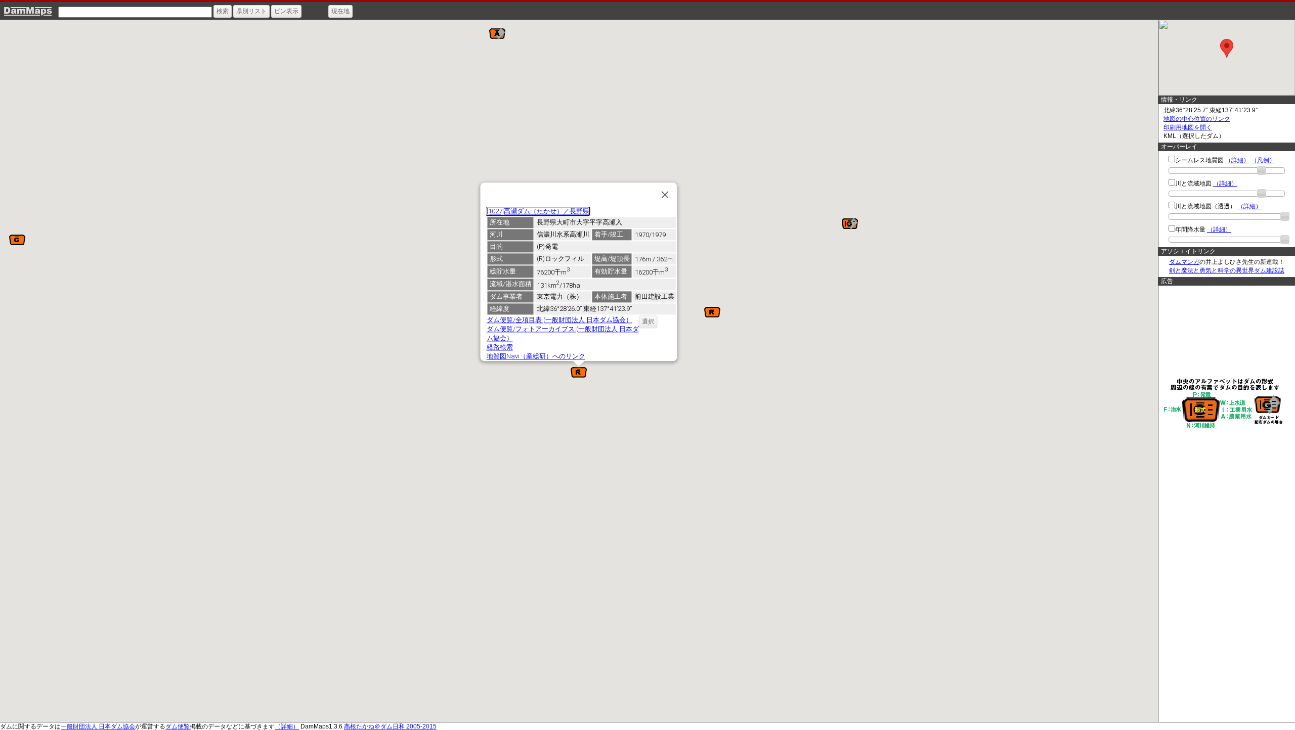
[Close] (665, 194)
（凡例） (1263, 160)
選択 (648, 321)
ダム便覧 (177, 726)
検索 (223, 11)
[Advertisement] (1224, 331)
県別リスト (251, 11)
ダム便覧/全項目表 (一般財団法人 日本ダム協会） (559, 320)
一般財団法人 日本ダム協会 (98, 726)
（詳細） (1237, 160)
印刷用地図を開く (1187, 127)
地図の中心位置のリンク (1196, 118)
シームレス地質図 (1199, 160)
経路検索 (499, 347)
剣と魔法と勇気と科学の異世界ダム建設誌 (1226, 270)
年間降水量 (1190, 229)
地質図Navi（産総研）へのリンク (535, 356)
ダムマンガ (1184, 261)
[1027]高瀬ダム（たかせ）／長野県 (537, 211)
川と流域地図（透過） (1205, 206)
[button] (497, 33)
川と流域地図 (1193, 183)
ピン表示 (286, 11)
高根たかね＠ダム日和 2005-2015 (390, 726)
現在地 (340, 11)
